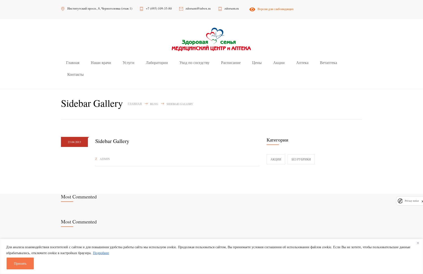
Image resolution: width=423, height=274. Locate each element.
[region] (211, 256)
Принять (20, 263)
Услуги (128, 62)
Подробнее (101, 252)
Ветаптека (328, 62)
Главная (72, 62)
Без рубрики (301, 159)
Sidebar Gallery (112, 140)
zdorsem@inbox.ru (198, 8)
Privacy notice (412, 200)
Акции (279, 62)
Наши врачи (101, 62)
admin (105, 159)
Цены (257, 62)
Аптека (302, 62)
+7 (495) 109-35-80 (159, 8)
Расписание (231, 62)
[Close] (418, 243)
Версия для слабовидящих (275, 9)
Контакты (75, 74)
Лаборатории (157, 62)
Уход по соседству (194, 62)
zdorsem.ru (231, 8)
